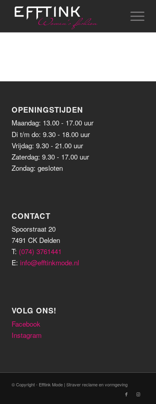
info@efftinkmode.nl (49, 262)
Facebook (26, 324)
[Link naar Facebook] (126, 394)
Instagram (27, 335)
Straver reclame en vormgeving (97, 384)
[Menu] (133, 16)
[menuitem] (133, 16)
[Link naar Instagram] (138, 394)
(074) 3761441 (40, 251)
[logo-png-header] (65, 16)
